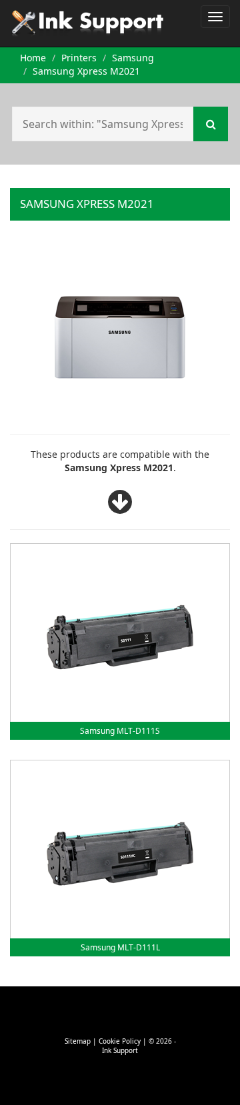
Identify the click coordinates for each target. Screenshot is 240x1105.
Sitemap (78, 1041)
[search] (210, 124)
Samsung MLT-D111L (120, 947)
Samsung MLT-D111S (120, 730)
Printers (79, 57)
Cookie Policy (120, 1041)
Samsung (133, 57)
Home (33, 57)
